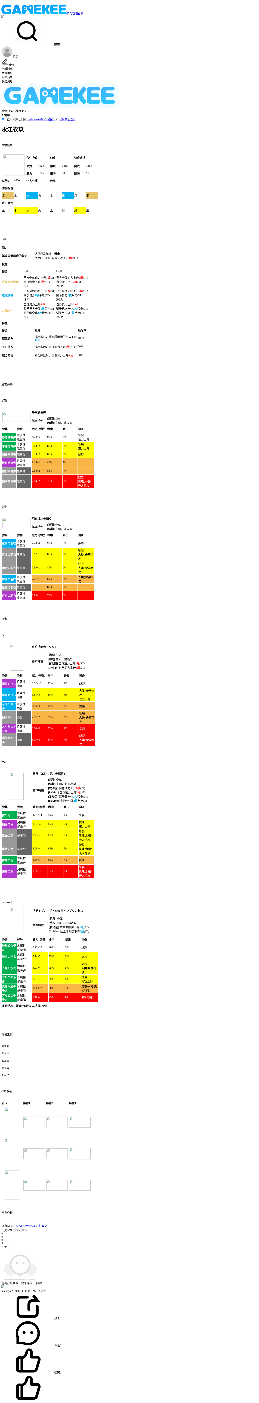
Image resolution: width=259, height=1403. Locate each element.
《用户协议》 (67, 119)
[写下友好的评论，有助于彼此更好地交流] (81, 1250)
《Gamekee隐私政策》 (41, 119)
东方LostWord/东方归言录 (31, 1225)
